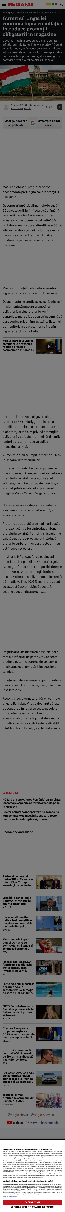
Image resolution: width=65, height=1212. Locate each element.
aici (52, 1170)
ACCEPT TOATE (32, 1202)
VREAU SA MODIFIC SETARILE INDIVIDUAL (33, 1207)
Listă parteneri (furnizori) (10, 1196)
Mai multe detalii (29, 1159)
